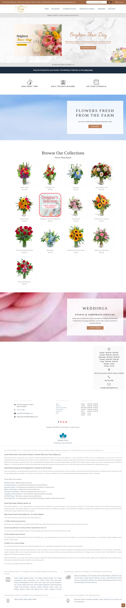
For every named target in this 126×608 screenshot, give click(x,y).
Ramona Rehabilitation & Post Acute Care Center (30, 582)
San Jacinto (114, 599)
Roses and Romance (24, 282)
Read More (95, 126)
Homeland (89, 599)
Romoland (107, 599)
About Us (58, 405)
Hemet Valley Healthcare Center (44, 585)
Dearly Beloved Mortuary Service (94, 578)
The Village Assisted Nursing (43, 578)
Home (47, 9)
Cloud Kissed (76, 219)
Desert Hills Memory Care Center (37, 589)
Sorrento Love (50, 187)
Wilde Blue (50, 250)
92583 (34, 599)
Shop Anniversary (88, 47)
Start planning (95, 328)
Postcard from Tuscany (101, 219)
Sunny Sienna (24, 219)
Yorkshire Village (35, 587)
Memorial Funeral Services (88, 582)
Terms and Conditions (61, 407)
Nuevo (101, 599)
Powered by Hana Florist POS (63, 443)
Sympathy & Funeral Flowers (13, 494)
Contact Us (59, 411)
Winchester (80, 601)
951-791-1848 (52, 2)
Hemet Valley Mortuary (104, 575)
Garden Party (24, 187)
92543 (16, 599)
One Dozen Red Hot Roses (24, 250)
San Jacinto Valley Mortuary (103, 580)
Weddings (101, 9)
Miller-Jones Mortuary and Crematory (85, 575)
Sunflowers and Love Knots (76, 250)
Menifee (95, 599)
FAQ (57, 413)
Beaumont (77, 599)
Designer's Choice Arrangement (50, 219)
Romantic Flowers (9, 487)
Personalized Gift (9, 498)
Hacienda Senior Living (50, 587)
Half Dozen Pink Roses (101, 250)
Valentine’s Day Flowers (11, 491)
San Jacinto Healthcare (54, 582)
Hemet (83, 599)
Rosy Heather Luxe (102, 187)
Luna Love (76, 187)
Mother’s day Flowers (10, 489)
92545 (25, 599)
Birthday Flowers (9, 482)
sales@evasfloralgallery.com (66, 2)
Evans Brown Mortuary (87, 580)
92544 (21, 599)
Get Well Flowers (9, 496)
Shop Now (89, 70)
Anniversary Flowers (10, 485)
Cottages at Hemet (55, 589)
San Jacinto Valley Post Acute (23, 585)
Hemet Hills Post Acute (53, 580)
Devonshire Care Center (36, 580)
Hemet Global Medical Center (23, 578)
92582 (30, 599)
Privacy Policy (59, 409)
